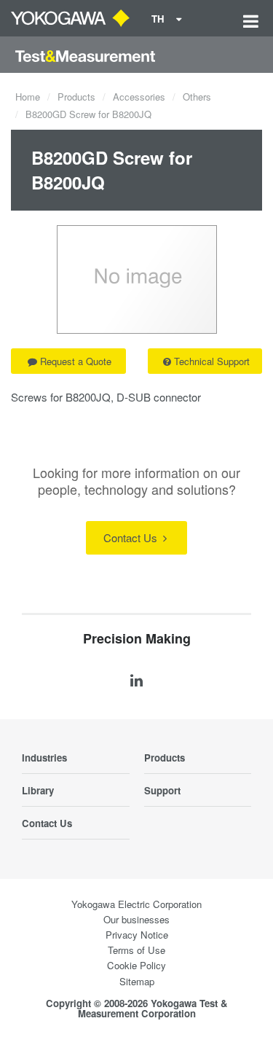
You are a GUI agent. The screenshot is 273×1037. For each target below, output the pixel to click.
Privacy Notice (137, 935)
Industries (44, 757)
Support (162, 790)
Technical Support (212, 361)
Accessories (139, 96)
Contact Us (131, 537)
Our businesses (136, 919)
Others (197, 96)
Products (76, 96)
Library (38, 790)
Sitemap (136, 981)
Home (27, 96)
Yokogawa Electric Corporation (136, 904)
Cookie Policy (136, 965)
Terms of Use (136, 950)
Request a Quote (75, 361)
